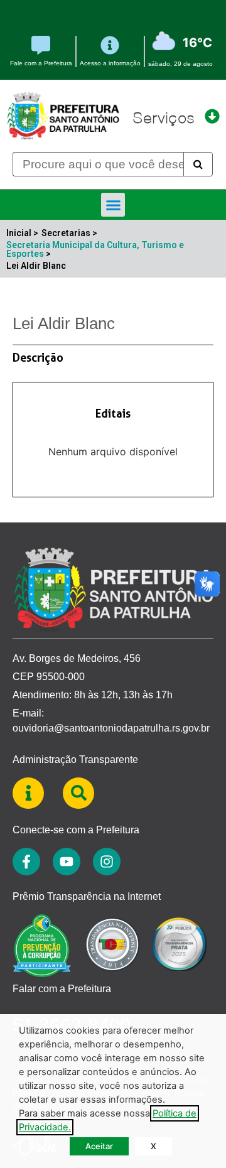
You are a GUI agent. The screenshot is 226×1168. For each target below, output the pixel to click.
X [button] (153, 1146)
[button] (113, 205)
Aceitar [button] (99, 1146)
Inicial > (22, 233)
